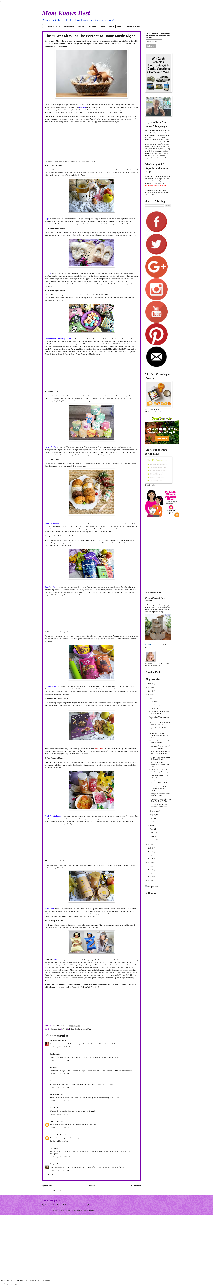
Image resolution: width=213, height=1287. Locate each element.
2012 (149, 877)
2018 (149, 855)
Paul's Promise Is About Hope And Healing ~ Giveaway (159, 771)
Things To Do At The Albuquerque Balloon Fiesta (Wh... (159, 764)
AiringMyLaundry (56, 1040)
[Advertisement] (91, 142)
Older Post (136, 1185)
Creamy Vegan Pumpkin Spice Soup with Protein (159, 712)
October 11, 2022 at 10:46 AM (60, 1047)
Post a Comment (53, 1175)
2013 (149, 873)
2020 (149, 848)
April (152, 829)
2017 (149, 859)
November (153, 705)
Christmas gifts (55, 1029)
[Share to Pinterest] (78, 1026)
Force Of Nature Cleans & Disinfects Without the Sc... (159, 782)
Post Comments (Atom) (59, 1191)
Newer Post (47, 1185)
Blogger (91, 1210)
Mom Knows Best (66, 12)
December (153, 701)
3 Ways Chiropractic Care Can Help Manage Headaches (159, 752)
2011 (149, 880)
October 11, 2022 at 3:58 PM (59, 1073)
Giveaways (69, 26)
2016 (149, 862)
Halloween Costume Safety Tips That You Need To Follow (160, 800)
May (151, 825)
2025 (149, 687)
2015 (149, 866)
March (152, 832)
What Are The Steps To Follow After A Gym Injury (159, 723)
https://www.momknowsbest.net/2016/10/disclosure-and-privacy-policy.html (66, 1205)
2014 (149, 870)
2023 (149, 694)
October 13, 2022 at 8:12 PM (59, 1170)
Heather (53, 1054)
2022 (149, 698)
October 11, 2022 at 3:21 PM (59, 1060)
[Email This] (70, 1026)
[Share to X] (74, 1026)
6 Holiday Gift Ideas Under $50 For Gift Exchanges (159, 747)
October (153, 708)
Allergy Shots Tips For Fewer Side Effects (159, 776)
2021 (149, 844)
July (151, 818)
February (153, 836)
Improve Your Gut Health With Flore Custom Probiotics (159, 729)
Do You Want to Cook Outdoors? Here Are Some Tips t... (159, 735)
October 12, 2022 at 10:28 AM (60, 1157)
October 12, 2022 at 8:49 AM (59, 1127)
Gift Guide (64, 1029)
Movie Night (87, 1029)
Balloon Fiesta (107, 26)
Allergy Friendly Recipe (128, 26)
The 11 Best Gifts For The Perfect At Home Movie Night (158, 788)
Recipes (82, 26)
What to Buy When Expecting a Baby (159, 718)
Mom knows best (10, 1284)
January (152, 840)
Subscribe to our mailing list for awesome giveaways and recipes (158, 35)
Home (92, 1185)
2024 (149, 691)
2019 (149, 851)
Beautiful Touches (56, 1135)
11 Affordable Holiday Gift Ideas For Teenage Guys (158, 805)
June (151, 822)
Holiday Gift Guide (75, 1029)
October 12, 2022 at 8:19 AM (59, 1114)
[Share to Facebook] (76, 1026)
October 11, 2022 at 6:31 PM (59, 1087)
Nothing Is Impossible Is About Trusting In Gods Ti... (159, 794)
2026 (149, 684)
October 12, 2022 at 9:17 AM (59, 1141)
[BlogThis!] (72, 1026)
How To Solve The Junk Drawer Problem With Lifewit (160, 758)
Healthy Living (53, 26)
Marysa (52, 1164)
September (153, 811)
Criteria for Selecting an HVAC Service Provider (159, 742)
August (152, 814)
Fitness (92, 26)
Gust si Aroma (55, 1121)
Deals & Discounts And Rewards (155, 599)
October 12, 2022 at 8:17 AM (59, 1100)
